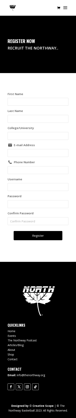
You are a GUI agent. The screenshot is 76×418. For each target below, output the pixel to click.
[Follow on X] (19, 386)
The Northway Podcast (22, 340)
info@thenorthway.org (31, 375)
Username (15, 179)
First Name (15, 94)
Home (11, 331)
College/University (21, 128)
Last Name (15, 111)
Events (12, 336)
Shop (11, 354)
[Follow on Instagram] (27, 386)
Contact (13, 359)
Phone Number (24, 162)
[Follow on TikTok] (35, 386)
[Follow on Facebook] (11, 386)
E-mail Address (24, 145)
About (11, 350)
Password (14, 196)
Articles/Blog (16, 345)
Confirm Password (21, 213)
